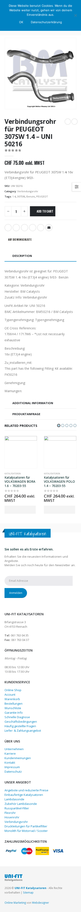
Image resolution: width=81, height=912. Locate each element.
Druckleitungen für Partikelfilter (25, 826)
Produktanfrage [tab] (26, 414)
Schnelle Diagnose (17, 717)
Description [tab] (22, 256)
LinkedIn (24, 227)
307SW (21, 196)
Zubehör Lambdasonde (20, 804)
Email (48, 227)
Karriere (10, 753)
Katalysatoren (12, 473)
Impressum (12, 767)
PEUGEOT (42, 196)
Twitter (16, 227)
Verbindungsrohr (27, 191)
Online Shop (12, 690)
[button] (59, 425)
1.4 (14, 196)
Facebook (8, 227)
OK (21, 22)
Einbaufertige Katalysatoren (23, 795)
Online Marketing (15, 902)
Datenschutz (13, 771)
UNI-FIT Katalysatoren (30, 888)
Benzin (30, 196)
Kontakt (9, 762)
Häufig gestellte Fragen (20, 726)
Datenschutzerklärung (46, 22)
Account (9, 694)
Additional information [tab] (32, 403)
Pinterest (40, 227)
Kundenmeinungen (17, 758)
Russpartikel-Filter (16, 808)
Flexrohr (10, 813)
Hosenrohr (11, 817)
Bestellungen (13, 704)
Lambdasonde (14, 799)
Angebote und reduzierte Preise (26, 790)
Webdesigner (40, 902)
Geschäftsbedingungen (20, 722)
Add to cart (45, 211)
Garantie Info (13, 713)
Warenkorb (12, 699)
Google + (32, 227)
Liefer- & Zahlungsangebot (22, 731)
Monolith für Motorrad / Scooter (26, 831)
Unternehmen (14, 749)
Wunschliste (12, 708)
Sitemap (28, 892)
